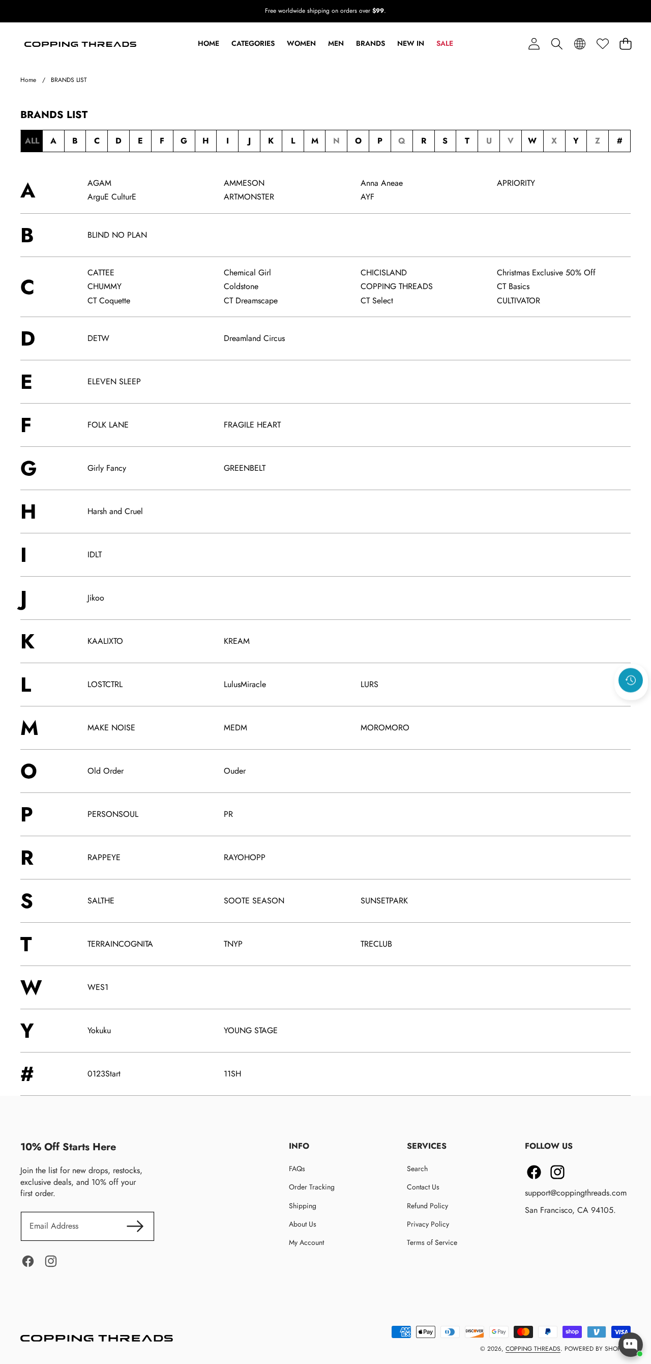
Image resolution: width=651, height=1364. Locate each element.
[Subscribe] (538, 717)
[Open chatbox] (630, 1344)
